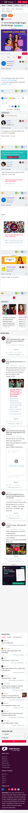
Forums (9, 5)
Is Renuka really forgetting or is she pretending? (11, 651)
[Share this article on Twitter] (15, 106)
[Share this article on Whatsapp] (19, 106)
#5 (26, 274)
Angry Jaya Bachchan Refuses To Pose (16, 362)
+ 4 (25, 162)
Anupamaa (6, 693)
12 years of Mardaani (7, 643)
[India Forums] (8, 2)
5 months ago (10, 423)
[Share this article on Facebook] (12, 106)
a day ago (16, 707)
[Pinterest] (15, 789)
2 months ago (10, 518)
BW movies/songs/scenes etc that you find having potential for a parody (15, 496)
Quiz (22, 5)
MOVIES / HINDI (22, 315)
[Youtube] (9, 789)
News (3, 5)
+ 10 (25, 61)
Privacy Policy (6, 767)
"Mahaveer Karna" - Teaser (8, 678)
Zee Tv (4, 776)
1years (6, 98)
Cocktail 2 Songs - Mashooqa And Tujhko (16, 526)
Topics (17, 5)
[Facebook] (3, 789)
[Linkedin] (18, 789)
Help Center (5, 763)
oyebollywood (18, 354)
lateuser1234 (21, 725)
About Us (4, 757)
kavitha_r (22, 655)
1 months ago (10, 487)
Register (25, 2)
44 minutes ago (12, 645)
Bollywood (7, 19)
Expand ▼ (16, 349)
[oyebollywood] (2, 98)
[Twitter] (6, 789)
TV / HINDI (5, 315)
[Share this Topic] (9, 106)
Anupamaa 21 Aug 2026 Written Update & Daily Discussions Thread (11, 696)
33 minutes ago (12, 717)
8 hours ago (15, 672)
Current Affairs (7, 683)
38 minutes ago (12, 680)
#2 (26, 128)
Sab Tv (4, 782)
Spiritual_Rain (21, 662)
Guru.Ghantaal (20, 645)
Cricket (5, 658)
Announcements (17, 637)
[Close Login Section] (25, 154)
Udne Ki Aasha (7, 648)
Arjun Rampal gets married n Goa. (10, 705)
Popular (9, 637)
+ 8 (25, 267)
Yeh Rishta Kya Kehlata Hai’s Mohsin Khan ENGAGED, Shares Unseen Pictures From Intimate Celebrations (9, 321)
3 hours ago (15, 655)
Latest (3, 637)
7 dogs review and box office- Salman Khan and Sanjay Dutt (13, 669)
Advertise (4, 759)
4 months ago (10, 354)
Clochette (22, 690)
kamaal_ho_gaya (20, 699)
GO (19, 57)
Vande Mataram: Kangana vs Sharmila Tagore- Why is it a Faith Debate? (12, 687)
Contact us (5, 761)
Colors (4, 778)
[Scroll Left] (2, 116)
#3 (26, 169)
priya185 (17, 487)
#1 (26, 68)
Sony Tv (4, 780)
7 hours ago (13, 662)
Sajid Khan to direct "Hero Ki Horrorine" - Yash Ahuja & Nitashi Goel (12, 714)
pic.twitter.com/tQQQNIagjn (9, 80)
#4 (26, 205)
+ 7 (25, 121)
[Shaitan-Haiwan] (10, 98)
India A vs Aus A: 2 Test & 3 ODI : (10, 660)
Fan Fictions (6, 720)
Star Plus (4, 774)
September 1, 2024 (6, 84)
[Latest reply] (23, 355)
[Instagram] (12, 789)
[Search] (15, 2)
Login (19, 2)
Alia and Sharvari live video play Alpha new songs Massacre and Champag (15, 432)
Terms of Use (6, 765)
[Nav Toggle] (2, 2)
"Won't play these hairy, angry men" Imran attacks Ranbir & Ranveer (15, 341)
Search (24, 53)
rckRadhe (17, 423)
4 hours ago (12, 699)
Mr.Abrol (17, 518)
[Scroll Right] (26, 116)
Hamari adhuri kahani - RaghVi (9, 723)
